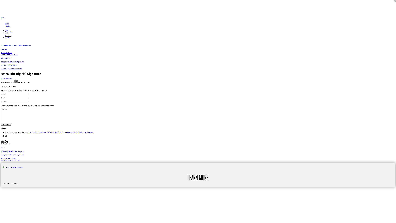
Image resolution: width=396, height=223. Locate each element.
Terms (3, 148)
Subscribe (4, 69)
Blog (6, 30)
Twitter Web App (72, 132)
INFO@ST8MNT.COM (9, 65)
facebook (11, 62)
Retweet (85, 132)
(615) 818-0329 (6, 58)
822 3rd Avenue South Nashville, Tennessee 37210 (10, 159)
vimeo (16, 62)
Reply (81, 132)
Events (7, 38)
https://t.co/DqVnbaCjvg (37, 132)
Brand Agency (19, 151)
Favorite (90, 132)
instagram (4, 62)
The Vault (8, 36)
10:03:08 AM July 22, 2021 (54, 132)
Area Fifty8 (8, 32)
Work (7, 23)
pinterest (21, 62)
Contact (7, 27)
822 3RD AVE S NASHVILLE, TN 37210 (9, 54)
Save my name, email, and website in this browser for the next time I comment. (29, 106)
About (7, 25)
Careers (7, 34)
